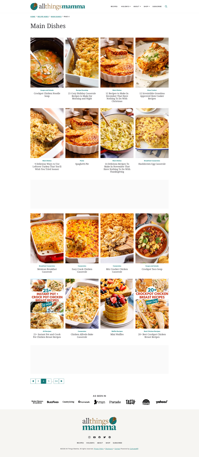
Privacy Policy (99, 449)
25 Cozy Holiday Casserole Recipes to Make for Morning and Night (82, 96)
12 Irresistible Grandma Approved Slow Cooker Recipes (152, 96)
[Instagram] (89, 437)
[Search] (166, 6)
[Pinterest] (109, 437)
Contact (117, 449)
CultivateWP (134, 449)
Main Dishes (56, 16)
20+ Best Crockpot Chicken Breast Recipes (152, 336)
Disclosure (109, 449)
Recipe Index (43, 16)
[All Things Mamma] (99, 431)
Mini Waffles (117, 334)
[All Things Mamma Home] (57, 6)
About (136, 6)
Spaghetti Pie (82, 163)
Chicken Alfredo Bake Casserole (82, 336)
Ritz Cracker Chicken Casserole (117, 270)
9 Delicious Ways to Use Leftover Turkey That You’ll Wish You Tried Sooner (47, 166)
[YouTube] (94, 437)
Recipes (114, 6)
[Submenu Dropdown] (130, 6)
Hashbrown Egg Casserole (152, 163)
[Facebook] (99, 437)
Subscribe (157, 6)
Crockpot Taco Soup (152, 269)
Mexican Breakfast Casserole (47, 270)
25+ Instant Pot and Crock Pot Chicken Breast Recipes (47, 336)
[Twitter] (104, 437)
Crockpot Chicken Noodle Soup (47, 95)
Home (32, 16)
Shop (146, 6)
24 (56, 381)
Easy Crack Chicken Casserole (82, 270)
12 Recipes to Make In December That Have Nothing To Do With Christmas (117, 97)
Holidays (125, 6)
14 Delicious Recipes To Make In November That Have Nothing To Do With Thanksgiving (117, 167)
